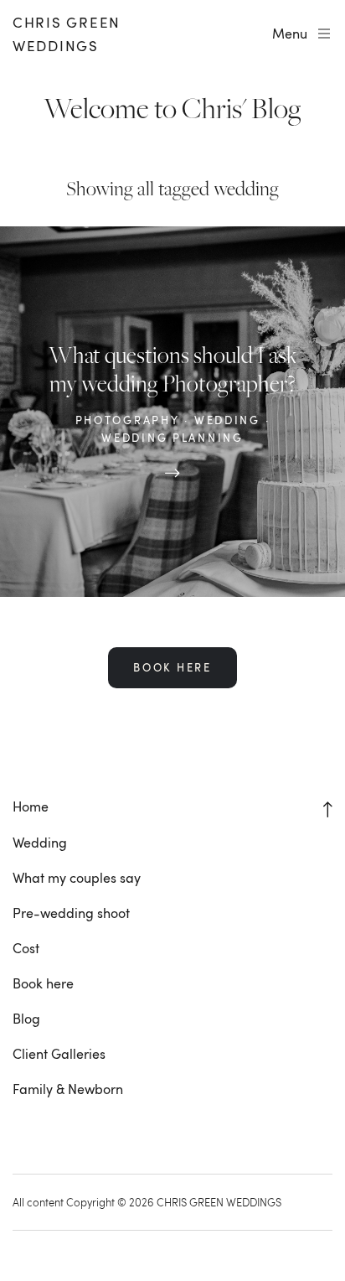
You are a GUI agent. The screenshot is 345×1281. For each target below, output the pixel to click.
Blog (26, 1018)
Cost (26, 948)
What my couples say (77, 878)
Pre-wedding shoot (71, 913)
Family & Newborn (68, 1089)
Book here (43, 983)
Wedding (40, 842)
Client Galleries (59, 1054)
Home (31, 806)
